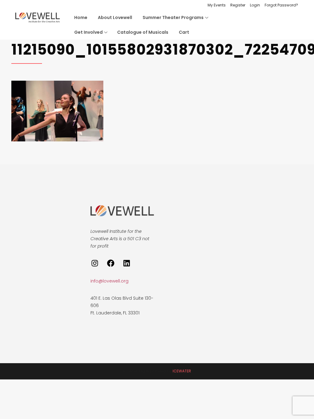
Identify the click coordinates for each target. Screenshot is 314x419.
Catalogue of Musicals (142, 32)
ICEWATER (182, 371)
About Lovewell (115, 17)
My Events (217, 5)
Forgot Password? (281, 5)
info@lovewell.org (109, 281)
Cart (184, 32)
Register (237, 5)
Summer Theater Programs (173, 17)
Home (80, 17)
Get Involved (88, 32)
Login (255, 5)
